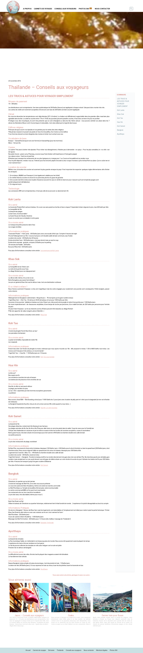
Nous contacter (102, 9)
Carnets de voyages (43, 9)
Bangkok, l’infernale (47, 523)
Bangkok (120, 130)
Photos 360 (84, 9)
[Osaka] (70, 605)
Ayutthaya (120, 134)
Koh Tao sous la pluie (47, 357)
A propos (27, 9)
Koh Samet (121, 126)
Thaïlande (60, 650)
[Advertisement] (71, 63)
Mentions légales (101, 650)
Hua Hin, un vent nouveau (49, 408)
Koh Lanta (120, 110)
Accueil (28, 650)
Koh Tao (120, 118)
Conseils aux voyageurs (65, 9)
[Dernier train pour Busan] (112, 605)
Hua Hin (120, 122)
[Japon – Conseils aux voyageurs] (29, 605)
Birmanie (51, 650)
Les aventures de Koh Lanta (50, 250)
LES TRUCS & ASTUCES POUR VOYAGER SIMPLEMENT (123, 102)
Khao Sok (120, 114)
